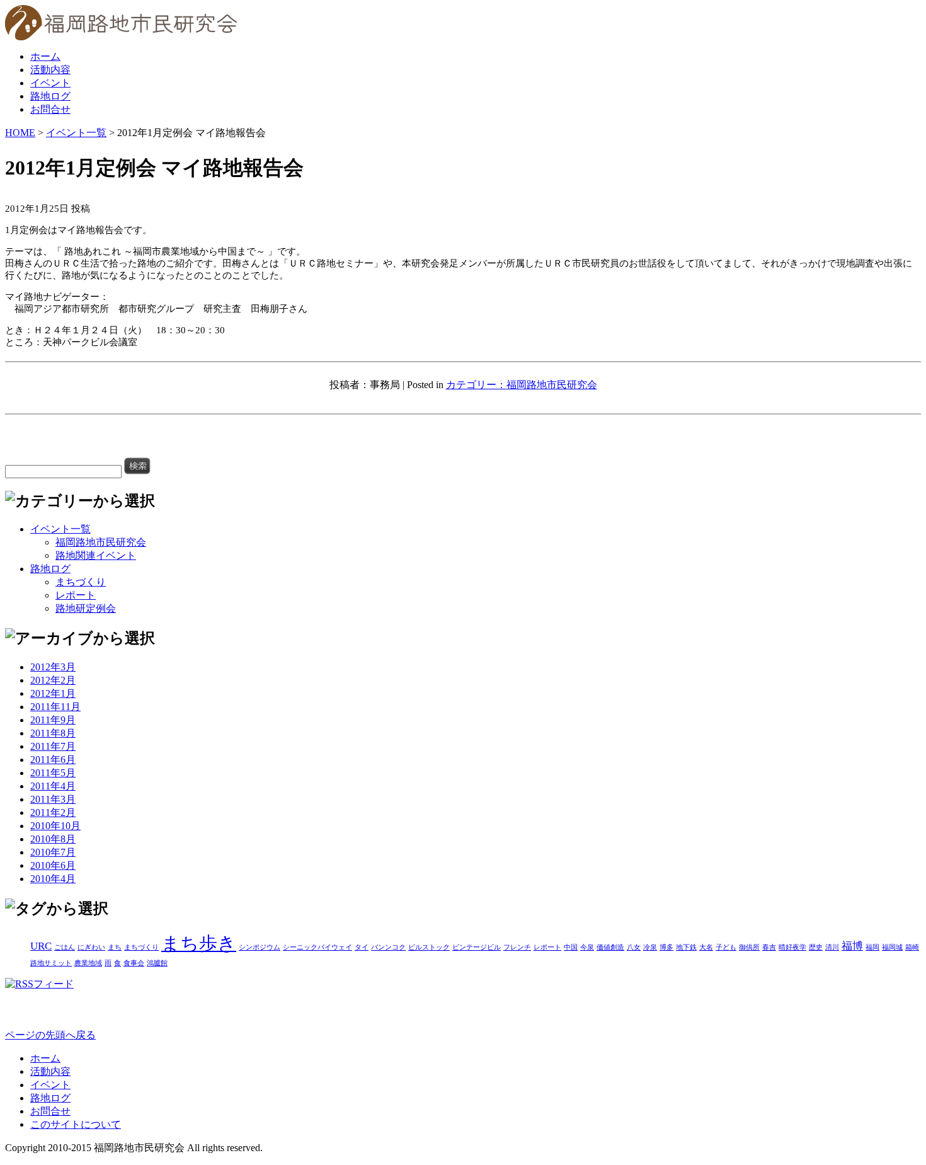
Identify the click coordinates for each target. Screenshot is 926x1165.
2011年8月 (53, 733)
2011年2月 (53, 812)
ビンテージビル (476, 947)
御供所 (749, 947)
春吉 (769, 947)
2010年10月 (55, 825)
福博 (852, 946)
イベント (50, 82)
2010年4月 (53, 878)
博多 (666, 947)
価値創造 (610, 947)
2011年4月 (53, 786)
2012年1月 (53, 693)
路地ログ (50, 96)
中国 (571, 947)
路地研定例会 (85, 608)
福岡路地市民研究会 (551, 384)
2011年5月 (53, 772)
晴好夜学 (792, 947)
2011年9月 (53, 719)
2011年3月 (53, 799)
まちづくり (80, 582)
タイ (362, 947)
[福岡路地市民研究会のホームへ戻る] (121, 37)
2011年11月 (55, 706)
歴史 (816, 947)
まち (115, 947)
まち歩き (198, 943)
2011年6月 (53, 759)
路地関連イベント (95, 555)
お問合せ (50, 109)
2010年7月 (53, 852)
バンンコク (388, 947)
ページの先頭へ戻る (50, 1035)
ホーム (45, 56)
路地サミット (51, 963)
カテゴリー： (476, 384)
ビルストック (429, 947)
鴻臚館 (157, 963)
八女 (634, 947)
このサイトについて (75, 1124)
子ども (726, 947)
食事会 (133, 963)
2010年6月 (53, 865)
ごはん (64, 947)
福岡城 (892, 947)
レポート (75, 595)
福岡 (872, 947)
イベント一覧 (76, 132)
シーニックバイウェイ (317, 947)
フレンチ (517, 947)
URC (41, 946)
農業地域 (88, 963)
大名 (706, 947)
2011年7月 (53, 746)
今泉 (587, 947)
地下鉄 (686, 947)
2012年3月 (53, 667)
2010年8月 (53, 839)
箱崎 (912, 947)
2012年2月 (53, 680)
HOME (20, 132)
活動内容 (50, 69)
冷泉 (650, 947)
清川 (832, 947)
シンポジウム (259, 947)
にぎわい (91, 947)
